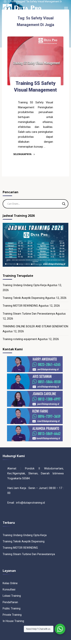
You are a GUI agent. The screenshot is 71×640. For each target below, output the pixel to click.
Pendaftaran (10, 602)
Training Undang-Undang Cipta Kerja (25, 285)
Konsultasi (9, 589)
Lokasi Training (12, 595)
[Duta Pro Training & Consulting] (22, 8)
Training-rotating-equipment (20, 339)
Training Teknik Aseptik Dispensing (23, 298)
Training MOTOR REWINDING (20, 305)
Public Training (11, 608)
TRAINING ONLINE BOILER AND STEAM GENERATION (35, 326)
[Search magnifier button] (63, 203)
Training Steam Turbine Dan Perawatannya (29, 313)
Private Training (12, 614)
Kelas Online (10, 583)
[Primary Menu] (66, 8)
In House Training (13, 621)
